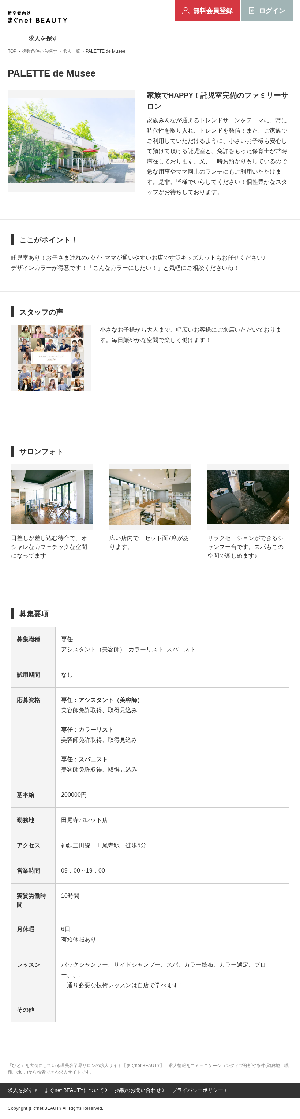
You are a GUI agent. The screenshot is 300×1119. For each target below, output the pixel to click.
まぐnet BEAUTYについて (74, 1090)
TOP (12, 51)
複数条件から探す (39, 51)
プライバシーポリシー (197, 1090)
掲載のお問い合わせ (138, 1090)
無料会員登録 (213, 10)
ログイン (272, 10)
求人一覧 (71, 51)
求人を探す (43, 38)
